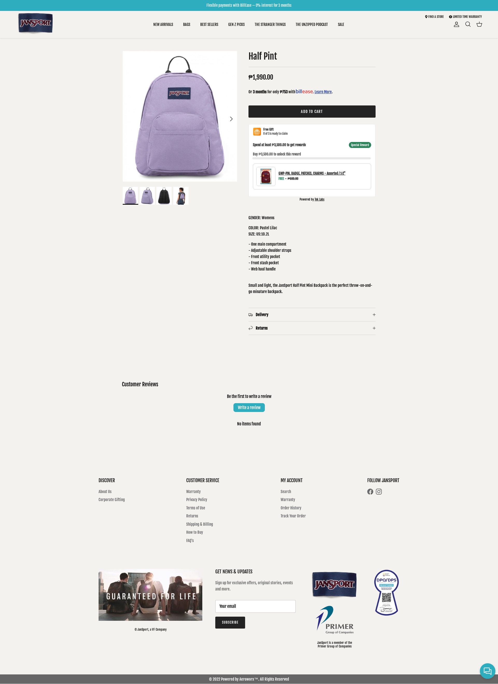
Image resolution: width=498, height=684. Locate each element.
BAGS (186, 24)
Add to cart (312, 111)
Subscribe (230, 622)
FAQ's (190, 540)
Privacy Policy (196, 499)
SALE (341, 24)
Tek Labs (319, 199)
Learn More (323, 91)
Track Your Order (293, 516)
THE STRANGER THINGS (270, 24)
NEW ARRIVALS (163, 24)
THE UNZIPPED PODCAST (312, 24)
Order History (291, 507)
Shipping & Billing (199, 524)
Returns (192, 516)
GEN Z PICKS (236, 24)
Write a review (249, 407)
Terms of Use (195, 507)
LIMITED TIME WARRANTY (467, 17)
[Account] (455, 24)
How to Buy (194, 532)
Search (286, 491)
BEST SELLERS (209, 24)
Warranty (193, 491)
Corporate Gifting (112, 499)
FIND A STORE (435, 17)
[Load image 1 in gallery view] (180, 116)
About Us (105, 491)
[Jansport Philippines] (36, 24)
